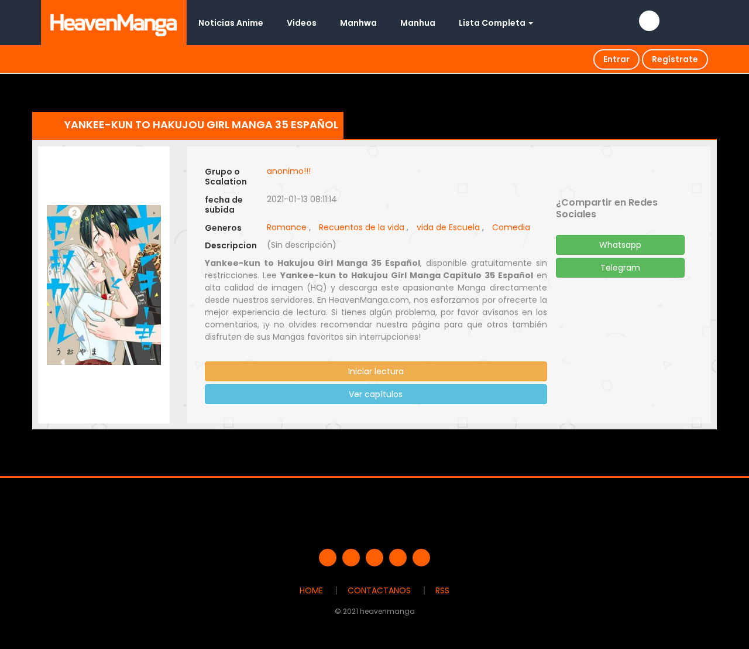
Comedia (511, 227)
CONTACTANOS (379, 590)
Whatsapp (620, 245)
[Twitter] (351, 557)
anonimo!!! (289, 171)
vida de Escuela (448, 227)
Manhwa (358, 23)
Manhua (417, 23)
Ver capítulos (376, 394)
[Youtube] (374, 557)
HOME (311, 590)
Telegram (620, 268)
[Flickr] (398, 557)
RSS (442, 590)
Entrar (616, 59)
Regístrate (675, 59)
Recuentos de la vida (361, 227)
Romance (287, 227)
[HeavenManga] (113, 22)
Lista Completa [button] (493, 23)
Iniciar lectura (376, 371)
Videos (302, 23)
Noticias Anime (230, 23)
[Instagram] (421, 557)
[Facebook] (327, 557)
